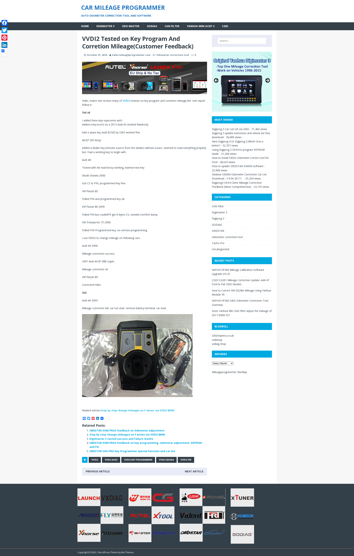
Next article (194, 471)
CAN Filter (172, 26)
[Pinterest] (4, 37)
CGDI (225, 26)
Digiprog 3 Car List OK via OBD (230, 129)
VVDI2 (126, 100)
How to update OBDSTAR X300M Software (237, 166)
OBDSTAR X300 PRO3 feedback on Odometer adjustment (126, 430)
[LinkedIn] (4, 45)
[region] (144, 78)
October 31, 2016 (97, 55)
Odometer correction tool (172, 55)
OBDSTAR (218, 230)
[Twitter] (4, 30)
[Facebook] (4, 23)
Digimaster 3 (105, 26)
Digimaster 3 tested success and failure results (121, 438)
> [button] (267, 80)
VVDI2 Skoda (166, 459)
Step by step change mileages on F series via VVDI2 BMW (137, 410)
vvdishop (217, 340)
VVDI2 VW (186, 459)
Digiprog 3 (218, 218)
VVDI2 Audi (111, 459)
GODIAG (152, 26)
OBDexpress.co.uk (223, 335)
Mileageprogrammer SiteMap (229, 372)
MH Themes (127, 552)
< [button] (216, 80)
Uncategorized (220, 249)
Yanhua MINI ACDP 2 (200, 26)
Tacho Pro (218, 243)
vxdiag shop (219, 344)
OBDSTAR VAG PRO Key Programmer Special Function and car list (132, 451)
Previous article (98, 471)
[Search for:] (242, 41)
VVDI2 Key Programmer (138, 459)
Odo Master (130, 26)
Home (85, 26)
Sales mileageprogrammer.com (131, 55)
